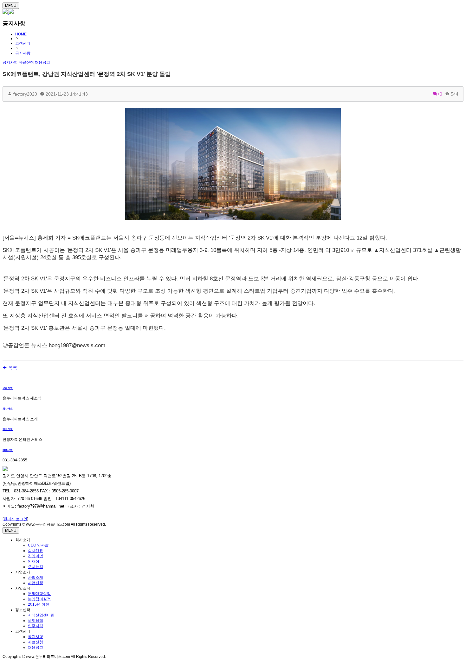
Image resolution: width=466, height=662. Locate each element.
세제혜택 (35, 620)
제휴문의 (8, 450)
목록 (12, 367)
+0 (439, 94)
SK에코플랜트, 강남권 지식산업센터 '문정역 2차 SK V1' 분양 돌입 (87, 74)
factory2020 (25, 94)
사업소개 (35, 577)
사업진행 (35, 583)
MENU (10, 5)
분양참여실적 (39, 599)
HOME (21, 34)
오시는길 (35, 567)
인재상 (33, 561)
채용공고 (35, 647)
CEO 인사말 (38, 545)
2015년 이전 (38, 604)
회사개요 (8, 408)
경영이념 (35, 556)
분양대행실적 (39, 593)
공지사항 (22, 53)
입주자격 (35, 626)
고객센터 (22, 43)
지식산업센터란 (41, 615)
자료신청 (8, 429)
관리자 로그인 (15, 519)
